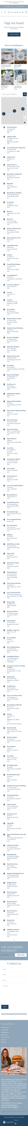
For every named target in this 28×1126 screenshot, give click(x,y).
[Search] (5, 12)
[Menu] (2, 12)
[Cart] (26, 12)
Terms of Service (5, 1037)
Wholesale (3, 1042)
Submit (5, 1006)
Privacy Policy (4, 1030)
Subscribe (21, 955)
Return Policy (4, 1034)
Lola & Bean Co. (11, 1117)
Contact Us (4, 1039)
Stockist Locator (5, 1027)
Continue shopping (14, 34)
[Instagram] (15, 1123)
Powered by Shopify (19, 1117)
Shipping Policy (5, 1032)
